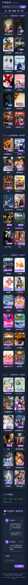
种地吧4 (8, 310)
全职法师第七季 (19, 467)
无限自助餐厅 (19, 108)
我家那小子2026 (8, 366)
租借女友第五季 (8, 430)
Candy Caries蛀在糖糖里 (21, 393)
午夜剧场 (10, 2)
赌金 (8, 228)
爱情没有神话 (19, 172)
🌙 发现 (23, 6)
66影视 (10, 502)
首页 (6, 11)
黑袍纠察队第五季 (19, 228)
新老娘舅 (8, 292)
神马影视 (5, 499)
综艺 (18, 11)
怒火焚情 (8, 127)
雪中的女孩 (19, 71)
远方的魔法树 (8, 53)
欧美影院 (20, 499)
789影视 (10, 499)
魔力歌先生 (19, 366)
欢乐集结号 (19, 310)
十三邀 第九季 (19, 292)
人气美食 (20, 273)
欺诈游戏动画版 (19, 449)
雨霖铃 (8, 172)
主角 (8, 191)
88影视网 (5, 502)
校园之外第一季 (8, 209)
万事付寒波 (19, 90)
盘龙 (8, 449)
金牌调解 (8, 273)
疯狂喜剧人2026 (20, 127)
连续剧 (14, 11)
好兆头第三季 (19, 209)
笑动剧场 (8, 329)
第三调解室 (19, 348)
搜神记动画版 (19, 486)
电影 (9, 11)
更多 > (6, 16)
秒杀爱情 (20, 154)
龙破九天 (8, 467)
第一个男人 (8, 246)
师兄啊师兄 (8, 486)
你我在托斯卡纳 (8, 34)
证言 (20, 246)
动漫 (22, 11)
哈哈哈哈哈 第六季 (8, 348)
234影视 (15, 499)
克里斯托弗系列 (8, 71)
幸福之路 (8, 108)
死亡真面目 (8, 90)
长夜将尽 (20, 34)
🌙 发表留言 (19, 566)
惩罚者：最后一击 (19, 53)
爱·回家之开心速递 (19, 191)
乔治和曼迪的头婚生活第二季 (11, 154)
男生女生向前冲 (19, 329)
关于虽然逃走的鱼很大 (9, 393)
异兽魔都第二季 (8, 411)
